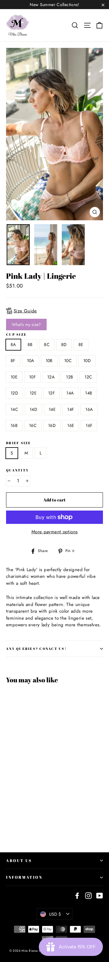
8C (47, 344)
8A (13, 344)
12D (14, 393)
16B (14, 425)
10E (14, 377)
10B (49, 361)
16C (33, 425)
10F (32, 377)
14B (88, 393)
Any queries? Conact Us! (36, 648)
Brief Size (18, 443)
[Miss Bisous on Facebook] (77, 895)
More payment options (54, 531)
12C (88, 377)
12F (51, 393)
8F (13, 361)
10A (30, 361)
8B (30, 344)
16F (89, 425)
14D (33, 409)
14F (70, 409)
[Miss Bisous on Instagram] (88, 895)
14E (52, 409)
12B (69, 377)
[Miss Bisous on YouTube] (99, 895)
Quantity (17, 470)
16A (89, 409)
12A (50, 377)
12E (33, 393)
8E (81, 344)
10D (87, 361)
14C (14, 409)
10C (68, 361)
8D (64, 344)
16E (70, 425)
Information (24, 877)
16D (52, 425)
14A (70, 393)
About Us (19, 860)
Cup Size (16, 334)
